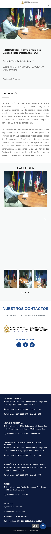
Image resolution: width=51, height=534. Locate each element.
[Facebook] (18, 344)
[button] (22, 292)
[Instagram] (32, 344)
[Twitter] (25, 344)
